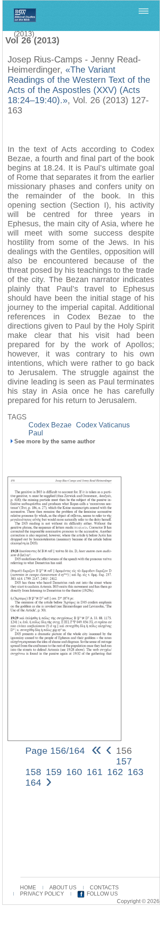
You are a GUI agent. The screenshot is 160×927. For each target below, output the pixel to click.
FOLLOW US (102, 894)
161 (95, 772)
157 (124, 761)
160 (74, 772)
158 (33, 772)
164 (33, 782)
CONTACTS (104, 887)
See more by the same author (54, 441)
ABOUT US (62, 887)
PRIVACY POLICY (42, 894)
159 (54, 772)
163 (136, 772)
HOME (28, 887)
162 (115, 772)
